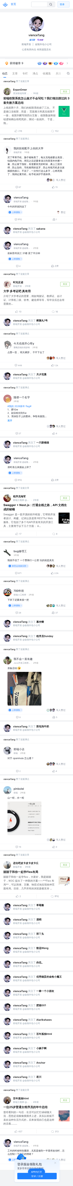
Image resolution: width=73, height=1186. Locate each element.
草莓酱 (40, 905)
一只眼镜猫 (42, 442)
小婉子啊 (41, 1048)
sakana (40, 228)
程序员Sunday (44, 636)
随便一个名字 (22, 397)
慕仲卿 (40, 621)
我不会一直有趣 (23, 659)
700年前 (19, 590)
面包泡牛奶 (42, 726)
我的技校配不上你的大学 (28, 148)
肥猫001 (41, 1005)
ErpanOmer (20, 89)
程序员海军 (19, 496)
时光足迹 (18, 282)
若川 (38, 1076)
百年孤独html (44, 1033)
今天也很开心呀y (24, 343)
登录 (62, 4)
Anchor (40, 1062)
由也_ (39, 962)
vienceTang (9, 81)
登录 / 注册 (37, 1176)
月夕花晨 (41, 374)
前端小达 (19, 749)
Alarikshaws (44, 1019)
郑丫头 (40, 933)
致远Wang (42, 948)
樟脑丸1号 (42, 320)
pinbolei (19, 788)
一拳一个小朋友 (45, 991)
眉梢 (38, 919)
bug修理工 (20, 551)
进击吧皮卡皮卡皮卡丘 (26, 863)
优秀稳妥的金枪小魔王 (49, 976)
